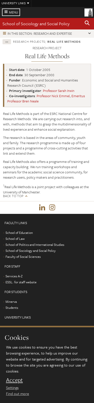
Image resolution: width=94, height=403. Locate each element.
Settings (12, 387)
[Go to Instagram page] (52, 208)
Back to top (13, 196)
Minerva (11, 301)
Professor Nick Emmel (53, 95)
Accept (14, 380)
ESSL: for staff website (21, 282)
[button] (87, 23)
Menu (13, 12)
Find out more (17, 393)
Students (12, 307)
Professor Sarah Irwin (58, 90)
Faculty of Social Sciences (23, 256)
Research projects (29, 41)
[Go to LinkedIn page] (42, 208)
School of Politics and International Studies (35, 244)
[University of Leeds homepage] (88, 12)
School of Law (15, 238)
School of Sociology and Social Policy (36, 23)
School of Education (19, 232)
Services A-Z (14, 276)
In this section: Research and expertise (40, 33)
